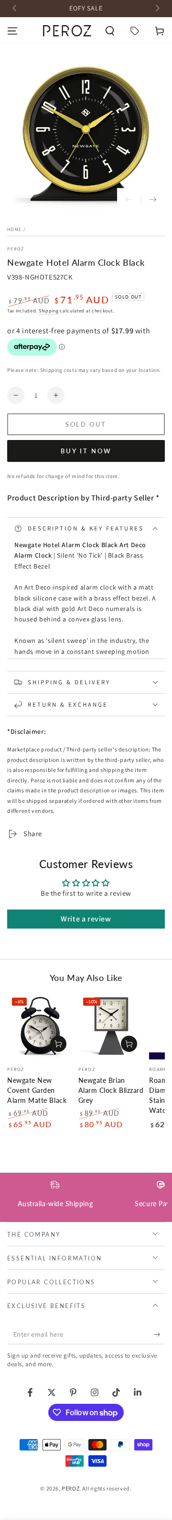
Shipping (49, 311)
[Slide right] (157, 8)
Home (14, 229)
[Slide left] (15, 8)
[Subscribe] (159, 1334)
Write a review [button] (86, 919)
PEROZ (15, 249)
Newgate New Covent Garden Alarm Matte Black (36, 1090)
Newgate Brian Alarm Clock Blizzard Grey (111, 1090)
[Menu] (12, 31)
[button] (109, 31)
